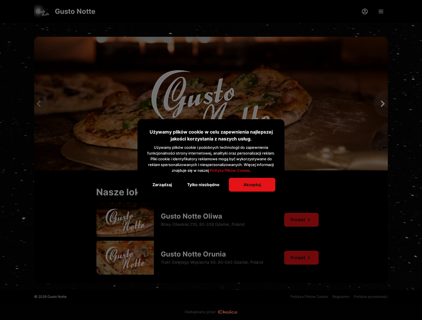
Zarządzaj (162, 184)
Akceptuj (252, 184)
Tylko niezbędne (203, 184)
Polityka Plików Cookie (229, 170)
